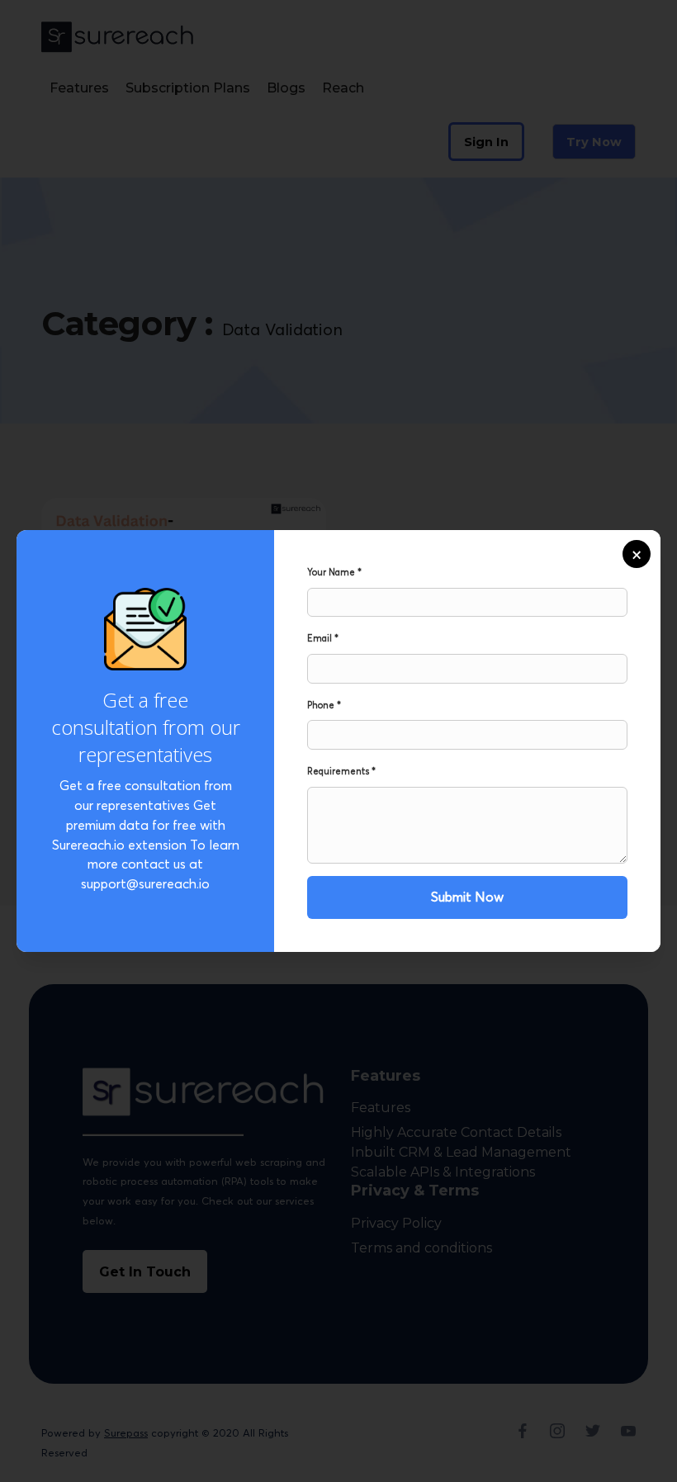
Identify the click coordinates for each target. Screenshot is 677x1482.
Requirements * (341, 771)
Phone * (324, 705)
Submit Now (467, 896)
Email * (322, 638)
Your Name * (334, 572)
